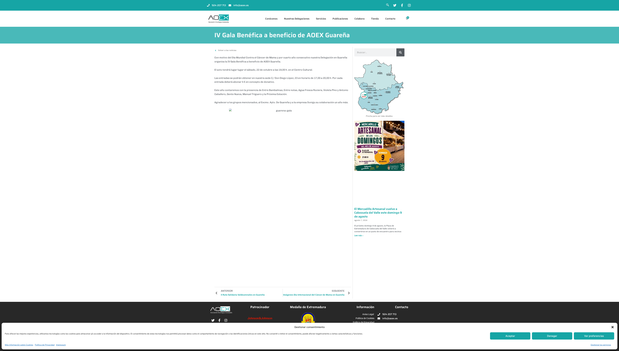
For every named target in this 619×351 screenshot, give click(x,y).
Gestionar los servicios (601, 345)
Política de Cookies (365, 318)
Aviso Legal (368, 314)
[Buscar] (400, 52)
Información (365, 307)
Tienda (375, 19)
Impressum (61, 345)
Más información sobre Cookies (19, 345)
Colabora (359, 19)
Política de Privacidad (44, 345)
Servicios (321, 19)
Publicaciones (340, 19)
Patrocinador (259, 307)
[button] (612, 327)
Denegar (552, 335)
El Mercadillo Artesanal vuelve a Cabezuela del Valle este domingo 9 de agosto (378, 213)
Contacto (390, 19)
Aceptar (510, 335)
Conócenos (271, 19)
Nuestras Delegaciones (296, 19)
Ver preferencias (594, 335)
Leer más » (358, 235)
